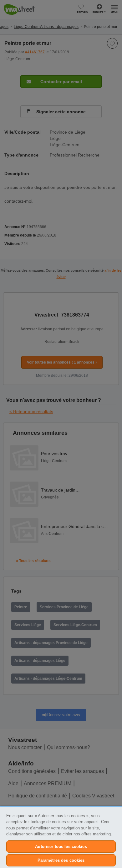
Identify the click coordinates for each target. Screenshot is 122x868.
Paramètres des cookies (61, 860)
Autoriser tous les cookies (61, 846)
